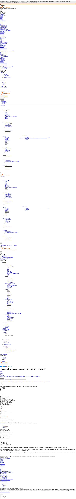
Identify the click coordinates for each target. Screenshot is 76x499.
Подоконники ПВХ (10, 266)
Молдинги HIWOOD (46, 381)
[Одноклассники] (2, 366)
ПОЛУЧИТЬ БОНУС (4, 416)
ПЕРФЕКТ (16, 379)
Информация (2, 466)
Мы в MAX (5, 255)
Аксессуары (9, 316)
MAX (3, 84)
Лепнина (8, 291)
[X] (5, 366)
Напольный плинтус (10, 301)
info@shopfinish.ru (4, 354)
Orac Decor (7, 379)
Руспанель (9, 376)
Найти (2, 494)
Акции (1, 460)
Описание (4, 425)
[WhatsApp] (8, 366)
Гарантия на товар (3, 475)
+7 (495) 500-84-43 (4, 64)
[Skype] (9, 366)
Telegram (4, 82)
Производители (3, 470)
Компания (2, 462)
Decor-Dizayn (2, 379)
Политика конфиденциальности (6, 471)
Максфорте (9, 311)
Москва (3, 94)
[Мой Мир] (4, 366)
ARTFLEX (22, 379)
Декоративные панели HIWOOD (36, 381)
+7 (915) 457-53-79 (5, 67)
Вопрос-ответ (2, 469)
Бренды (1, 461)
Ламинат (8, 307)
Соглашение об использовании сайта (6, 472)
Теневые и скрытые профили (12, 285)
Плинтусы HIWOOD (27, 381)
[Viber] (6, 366)
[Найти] (1, 10)
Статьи (1, 468)
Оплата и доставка (3, 473)
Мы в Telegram (6, 66)
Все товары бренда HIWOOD (5, 458)
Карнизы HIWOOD (19, 381)
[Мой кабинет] (0, 244)
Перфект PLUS (11, 379)
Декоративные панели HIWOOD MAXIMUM (8, 381)
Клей (25, 379)
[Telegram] (11, 366)
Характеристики (5, 426)
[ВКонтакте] (1, 366)
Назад (9, 265)
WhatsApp (4, 83)
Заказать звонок (7, 352)
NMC (19, 379)
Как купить (4, 427)
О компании (7, 324)
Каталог (1, 459)
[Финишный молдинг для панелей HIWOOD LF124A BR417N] (1, 385)
